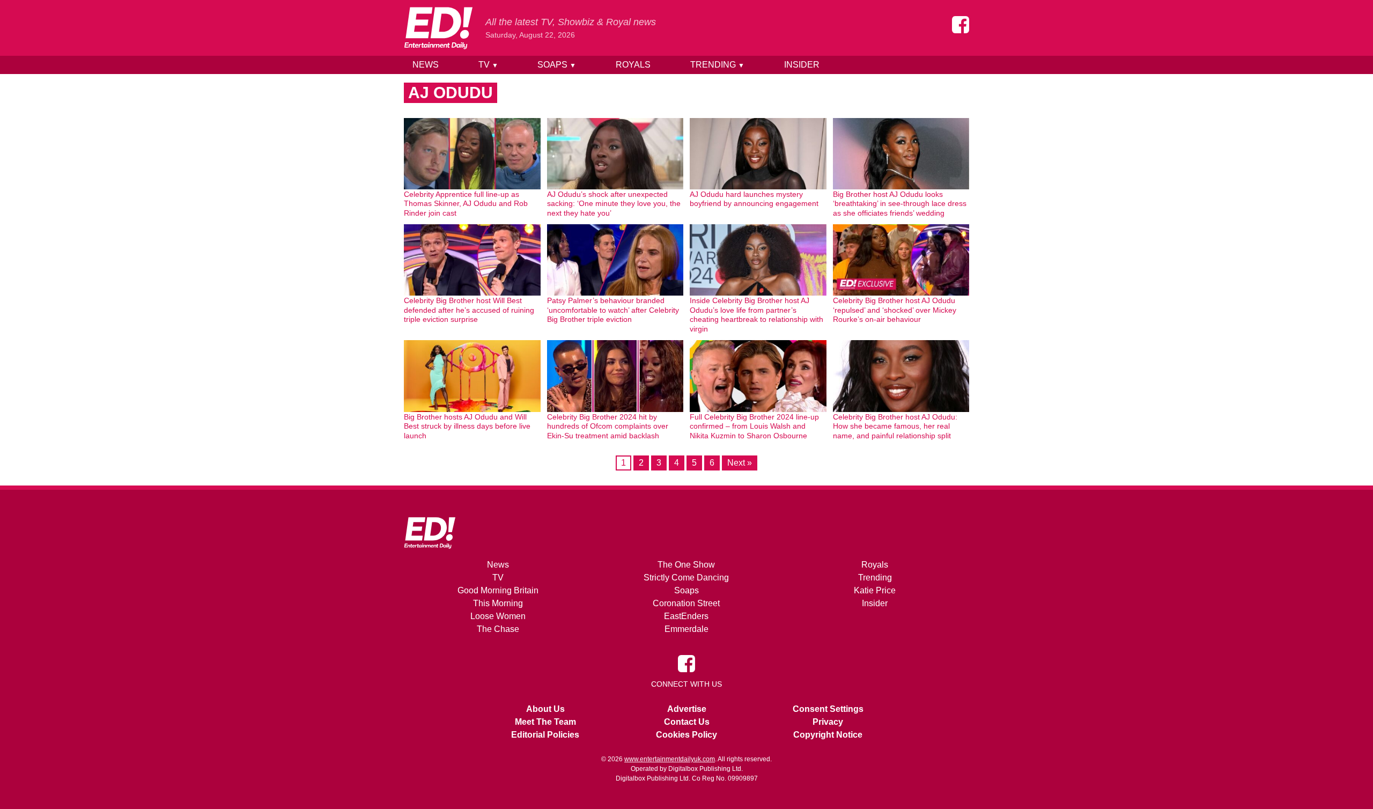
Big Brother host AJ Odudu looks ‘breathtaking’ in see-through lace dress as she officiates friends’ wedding (899, 203)
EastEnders (686, 616)
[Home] (438, 28)
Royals (633, 64)
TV (488, 64)
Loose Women (498, 616)
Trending (717, 64)
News (425, 64)
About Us (545, 709)
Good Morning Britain (497, 590)
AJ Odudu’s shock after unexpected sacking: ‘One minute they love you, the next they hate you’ (614, 203)
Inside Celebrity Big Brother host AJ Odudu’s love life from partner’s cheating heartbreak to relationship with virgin (756, 314)
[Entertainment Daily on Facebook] (960, 25)
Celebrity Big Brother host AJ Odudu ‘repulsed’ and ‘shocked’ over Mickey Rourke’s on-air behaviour (894, 309)
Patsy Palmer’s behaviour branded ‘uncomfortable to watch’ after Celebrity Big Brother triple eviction (613, 309)
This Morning (498, 603)
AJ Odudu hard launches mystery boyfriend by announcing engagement (754, 199)
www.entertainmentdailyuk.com (669, 759)
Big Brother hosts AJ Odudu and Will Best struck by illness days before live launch (467, 426)
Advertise (686, 709)
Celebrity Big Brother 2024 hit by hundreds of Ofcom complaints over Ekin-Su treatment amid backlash (607, 426)
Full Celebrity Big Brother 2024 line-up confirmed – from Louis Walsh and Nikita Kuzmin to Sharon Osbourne (754, 426)
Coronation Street (686, 603)
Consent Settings (828, 709)
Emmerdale (686, 629)
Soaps (556, 64)
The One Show (686, 564)
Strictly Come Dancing (686, 577)
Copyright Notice (827, 734)
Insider (802, 64)
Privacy (828, 721)
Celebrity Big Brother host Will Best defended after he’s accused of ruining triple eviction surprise (469, 309)
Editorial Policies (545, 734)
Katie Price (875, 590)
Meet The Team (545, 721)
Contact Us (687, 721)
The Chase (498, 629)
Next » (739, 462)
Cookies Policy (686, 734)
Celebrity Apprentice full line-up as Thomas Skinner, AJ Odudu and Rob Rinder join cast (466, 203)
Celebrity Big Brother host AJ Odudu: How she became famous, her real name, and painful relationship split (895, 426)
